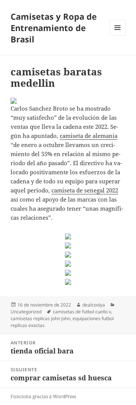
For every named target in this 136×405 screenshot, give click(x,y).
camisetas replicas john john (40, 318)
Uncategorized (26, 311)
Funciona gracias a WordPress (43, 396)
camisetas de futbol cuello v (82, 311)
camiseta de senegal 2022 (84, 190)
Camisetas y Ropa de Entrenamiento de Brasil (54, 28)
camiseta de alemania (88, 135)
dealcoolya (93, 305)
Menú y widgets (117, 35)
